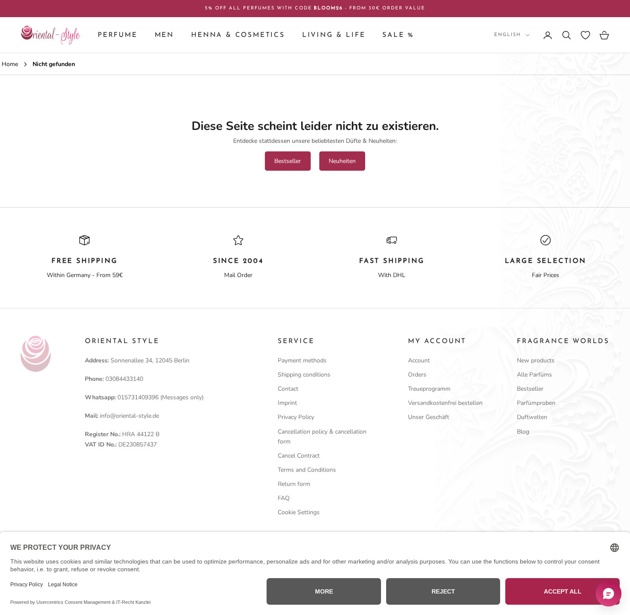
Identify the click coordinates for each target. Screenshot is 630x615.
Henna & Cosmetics (238, 35)
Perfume (118, 35)
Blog (523, 432)
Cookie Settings (299, 512)
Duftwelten (532, 417)
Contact (288, 389)
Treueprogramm (429, 389)
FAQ (284, 498)
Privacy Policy (296, 417)
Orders (417, 375)
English (507, 35)
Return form (294, 484)
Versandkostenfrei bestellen (445, 403)
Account (419, 360)
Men (164, 35)
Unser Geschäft (428, 417)
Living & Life (334, 35)
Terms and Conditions (307, 470)
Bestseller (287, 161)
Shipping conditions (304, 375)
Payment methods (302, 360)
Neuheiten (342, 161)
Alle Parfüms (534, 375)
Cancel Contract (299, 456)
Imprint (287, 403)
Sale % (398, 35)
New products (536, 360)
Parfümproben (536, 403)
